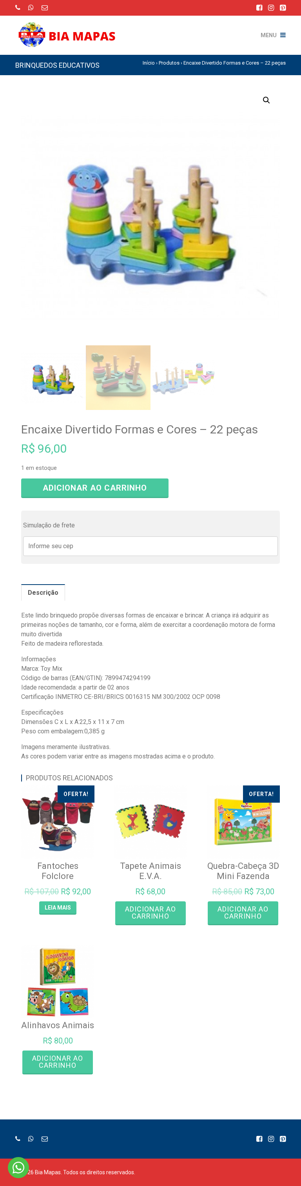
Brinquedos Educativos (57, 65)
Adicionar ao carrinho (95, 488)
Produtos (169, 63)
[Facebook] (259, 8)
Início (149, 63)
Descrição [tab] (43, 592)
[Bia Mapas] (70, 29)
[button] (266, 100)
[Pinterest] (283, 8)
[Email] (45, 7)
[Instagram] (271, 8)
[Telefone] (17, 7)
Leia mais (58, 907)
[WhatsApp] (31, 7)
